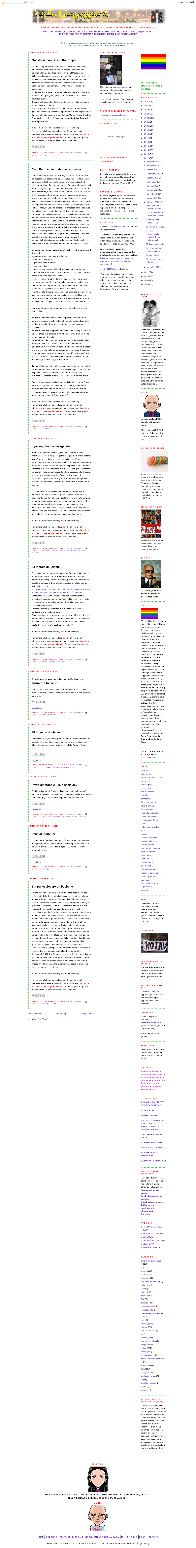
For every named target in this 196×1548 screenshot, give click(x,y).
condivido (145, 1278)
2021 (146, 122)
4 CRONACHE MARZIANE (153, 1240)
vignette (144, 1390)
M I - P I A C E (129, 1537)
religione (145, 1344)
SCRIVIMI (87, 34)
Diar (143, 1288)
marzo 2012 (152, 198)
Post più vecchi (87, 1013)
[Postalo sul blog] (35, 146)
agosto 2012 (153, 178)
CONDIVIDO (99, 34)
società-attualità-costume (63, 767)
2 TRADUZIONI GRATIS (152, 1233)
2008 (146, 284)
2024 (146, 110)
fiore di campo (147, 806)
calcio (143, 1267)
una (117, 211)
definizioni (145, 1285)
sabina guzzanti (148, 876)
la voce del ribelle (149, 837)
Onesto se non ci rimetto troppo (54, 60)
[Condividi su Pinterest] (43, 146)
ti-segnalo (145, 1372)
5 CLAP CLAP (147, 1244)
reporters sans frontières (152, 873)
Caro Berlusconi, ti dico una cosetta (56, 169)
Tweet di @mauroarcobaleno (113, 115)
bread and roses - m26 (151, 777)
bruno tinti (145, 781)
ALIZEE (132, 34)
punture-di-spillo (148, 1341)
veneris (144, 890)
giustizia (64, 551)
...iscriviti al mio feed (150, 991)
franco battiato (147, 809)
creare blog (146, 788)
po (142, 1334)
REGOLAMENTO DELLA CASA (102, 1537)
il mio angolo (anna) (150, 820)
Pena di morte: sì (43, 834)
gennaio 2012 (153, 267)
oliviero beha (147, 862)
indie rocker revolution (151, 827)
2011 (146, 272)
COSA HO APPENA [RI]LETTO (93, 32)
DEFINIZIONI (113, 34)
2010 (146, 276)
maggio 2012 (153, 190)
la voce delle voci (149, 841)
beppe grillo (146, 774)
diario (143, 1292)
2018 (146, 134)
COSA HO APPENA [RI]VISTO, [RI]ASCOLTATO (132, 32)
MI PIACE (63, 34)
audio (151, 1028)
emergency (146, 799)
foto (142, 1299)
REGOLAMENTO (69, 32)
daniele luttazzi (148, 792)
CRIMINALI (112, 269)
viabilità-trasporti (148, 1383)
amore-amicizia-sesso (51, 816)
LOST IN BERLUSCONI (118, 226)
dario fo (144, 795)
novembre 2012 (154, 166)
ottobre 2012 (153, 170)
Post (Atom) (42, 1019)
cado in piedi (147, 784)
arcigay (144, 770)
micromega (146, 855)
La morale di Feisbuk (46, 566)
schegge (145, 1351)
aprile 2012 (152, 194)
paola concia (147, 866)
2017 (146, 138)
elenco (150, 1049)
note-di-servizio (148, 1330)
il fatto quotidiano (149, 816)
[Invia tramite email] (33, 146)
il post (143, 823)
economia (145, 1296)
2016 (146, 142)
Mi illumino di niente (46, 732)
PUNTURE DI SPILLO (71, 1537)
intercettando (147, 1310)
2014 (146, 150)
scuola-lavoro (147, 1355)
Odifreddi (145, 859)
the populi (145, 880)
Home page (61, 1013)
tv (55, 715)
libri (44, 715)
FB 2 (78, 34)
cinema (144, 1271)
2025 (146, 106)
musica (50, 715)
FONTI (124, 34)
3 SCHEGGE (147, 1237)
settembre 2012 (154, 174)
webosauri (107, 161)
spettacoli (145, 1365)
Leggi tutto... (37, 708)
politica (45, 429)
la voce (144, 834)
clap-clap (46, 767)
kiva (143, 830)
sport (44, 155)
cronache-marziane (50, 551)
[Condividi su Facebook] (41, 146)
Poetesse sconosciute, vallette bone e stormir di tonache (58, 681)
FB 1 (72, 34)
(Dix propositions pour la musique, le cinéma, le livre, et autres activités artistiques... (116, 261)
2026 (146, 101)
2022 (146, 118)
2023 (146, 114)
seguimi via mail (155, 994)
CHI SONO (55, 32)
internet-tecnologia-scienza (54, 662)
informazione (147, 1306)
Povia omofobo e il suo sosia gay (54, 784)
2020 (146, 126)
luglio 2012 (152, 182)
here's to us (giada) (150, 813)
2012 (146, 158)
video (143, 1386)
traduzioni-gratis (148, 1376)
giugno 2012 (153, 186)
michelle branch (148, 851)
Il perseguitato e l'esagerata (51, 446)
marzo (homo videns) (150, 848)
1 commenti (78, 712)
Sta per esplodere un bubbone (52, 886)
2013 (146, 154)
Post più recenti (35, 1013)
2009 (146, 280)
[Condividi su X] (38, 146)
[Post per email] (86, 152)
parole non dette (148, 869)
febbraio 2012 (153, 202)
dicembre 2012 (154, 161)
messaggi (145, 1323)
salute (143, 1348)
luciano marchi (147, 844)
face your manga (148, 802)
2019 (146, 130)
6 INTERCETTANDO (150, 1247)
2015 (146, 146)
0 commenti (78, 152)
